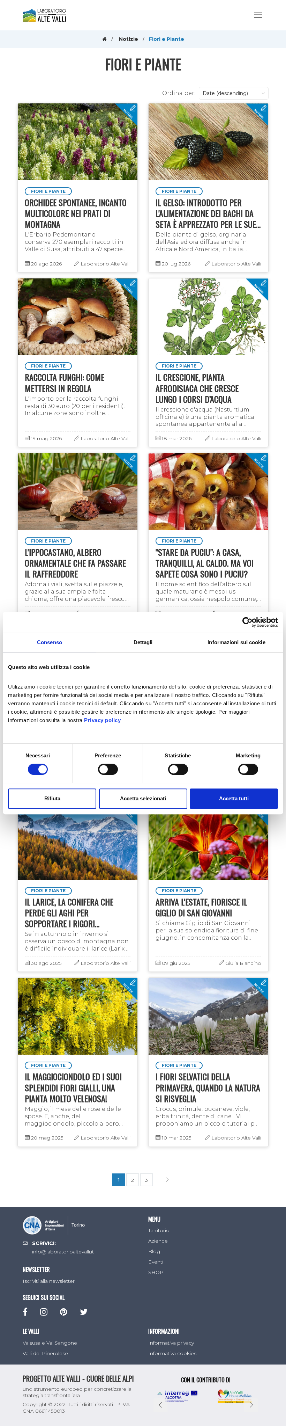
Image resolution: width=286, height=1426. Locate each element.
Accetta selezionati (143, 798)
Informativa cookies (172, 1353)
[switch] (108, 769)
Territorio (159, 1230)
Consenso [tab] (49, 642)
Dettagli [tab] (143, 642)
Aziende (158, 1240)
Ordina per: (178, 93)
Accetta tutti (234, 798)
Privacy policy (102, 720)
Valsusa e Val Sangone (50, 1342)
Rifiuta (52, 798)
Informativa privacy (171, 1342)
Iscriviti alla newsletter (49, 1281)
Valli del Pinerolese (45, 1353)
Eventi (155, 1261)
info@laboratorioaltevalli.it (63, 1252)
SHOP (156, 1272)
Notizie (128, 39)
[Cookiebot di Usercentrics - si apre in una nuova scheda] (247, 622)
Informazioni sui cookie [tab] (236, 642)
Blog (154, 1251)
